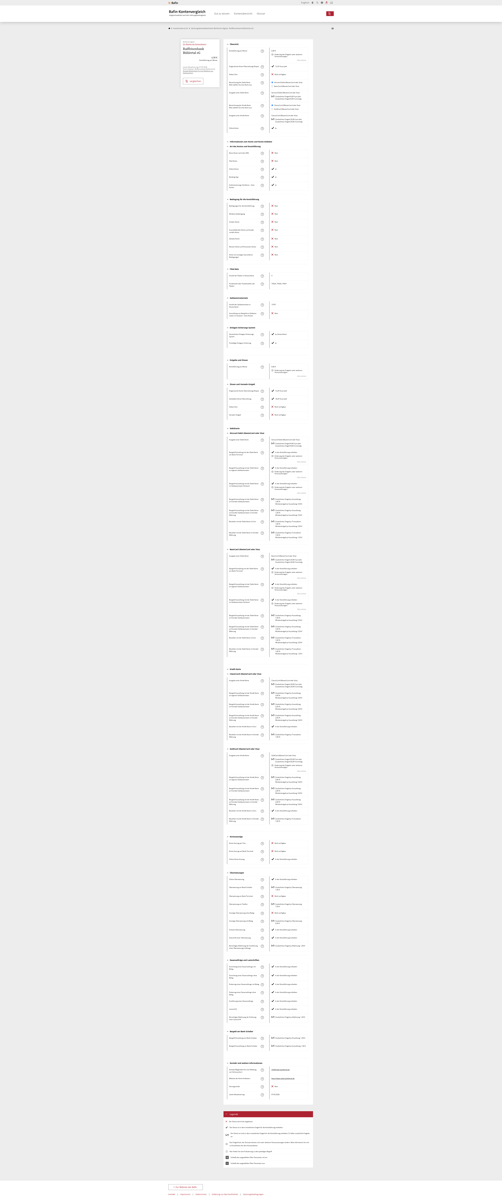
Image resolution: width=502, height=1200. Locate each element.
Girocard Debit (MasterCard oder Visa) (288, 82)
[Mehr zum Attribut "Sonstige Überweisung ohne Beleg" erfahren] (262, 913)
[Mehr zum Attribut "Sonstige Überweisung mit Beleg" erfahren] (262, 921)
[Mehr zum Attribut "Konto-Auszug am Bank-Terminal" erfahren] (262, 851)
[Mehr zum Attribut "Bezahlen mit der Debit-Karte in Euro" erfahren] (262, 522)
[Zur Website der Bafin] (173, 3)
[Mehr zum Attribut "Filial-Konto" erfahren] (262, 161)
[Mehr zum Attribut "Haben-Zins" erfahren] (262, 74)
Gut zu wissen (222, 13)
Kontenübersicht (243, 13)
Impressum (185, 1194)
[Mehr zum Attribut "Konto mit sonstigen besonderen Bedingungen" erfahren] (262, 255)
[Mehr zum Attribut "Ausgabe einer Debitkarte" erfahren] (262, 93)
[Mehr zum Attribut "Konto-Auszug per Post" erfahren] (262, 843)
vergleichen (195, 81)
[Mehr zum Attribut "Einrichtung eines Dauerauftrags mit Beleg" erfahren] (262, 967)
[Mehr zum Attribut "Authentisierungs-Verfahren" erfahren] (262, 185)
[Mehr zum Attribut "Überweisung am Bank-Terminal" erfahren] (262, 896)
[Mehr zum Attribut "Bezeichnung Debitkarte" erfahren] (262, 82)
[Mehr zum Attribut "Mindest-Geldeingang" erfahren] (262, 214)
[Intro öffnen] (331, 3)
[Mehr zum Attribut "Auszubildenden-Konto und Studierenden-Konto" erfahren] (262, 230)
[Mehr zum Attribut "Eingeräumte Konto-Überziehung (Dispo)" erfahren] (262, 66)
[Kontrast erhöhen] (313, 3)
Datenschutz (201, 1194)
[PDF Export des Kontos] (332, 28)
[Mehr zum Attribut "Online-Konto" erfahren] (262, 128)
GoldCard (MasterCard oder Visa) (286, 109)
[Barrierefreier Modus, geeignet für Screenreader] (322, 2)
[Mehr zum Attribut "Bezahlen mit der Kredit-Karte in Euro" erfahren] (262, 727)
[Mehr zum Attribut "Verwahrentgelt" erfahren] (262, 415)
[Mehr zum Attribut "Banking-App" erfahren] (262, 177)
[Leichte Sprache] (326, 2)
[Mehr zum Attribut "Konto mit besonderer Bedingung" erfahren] (262, 206)
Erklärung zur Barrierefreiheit (225, 1194)
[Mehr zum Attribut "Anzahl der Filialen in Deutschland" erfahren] (262, 276)
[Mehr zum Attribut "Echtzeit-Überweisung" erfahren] (262, 930)
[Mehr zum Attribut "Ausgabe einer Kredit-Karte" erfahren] (262, 116)
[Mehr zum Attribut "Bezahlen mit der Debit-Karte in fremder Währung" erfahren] (262, 533)
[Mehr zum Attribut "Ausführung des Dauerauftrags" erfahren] (262, 1001)
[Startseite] (169, 28)
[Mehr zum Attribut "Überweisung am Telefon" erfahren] (262, 904)
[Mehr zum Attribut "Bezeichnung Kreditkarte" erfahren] (262, 105)
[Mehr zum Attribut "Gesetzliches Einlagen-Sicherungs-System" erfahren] (262, 334)
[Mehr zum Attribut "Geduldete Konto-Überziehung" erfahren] (262, 399)
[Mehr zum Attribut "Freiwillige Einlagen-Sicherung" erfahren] (262, 343)
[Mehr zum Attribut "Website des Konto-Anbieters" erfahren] (262, 1078)
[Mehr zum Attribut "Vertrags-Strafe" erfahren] (262, 1086)
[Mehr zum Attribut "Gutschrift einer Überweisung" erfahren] (262, 938)
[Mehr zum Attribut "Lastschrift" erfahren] (262, 1009)
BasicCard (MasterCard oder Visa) (286, 86)
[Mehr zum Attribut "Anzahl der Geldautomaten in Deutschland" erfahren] (262, 305)
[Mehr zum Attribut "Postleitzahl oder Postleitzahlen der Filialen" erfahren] (262, 284)
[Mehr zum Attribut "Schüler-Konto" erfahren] (262, 222)
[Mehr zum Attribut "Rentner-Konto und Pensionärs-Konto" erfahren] (262, 247)
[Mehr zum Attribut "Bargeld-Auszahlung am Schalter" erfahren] (262, 1046)
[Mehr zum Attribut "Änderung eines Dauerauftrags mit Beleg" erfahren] (262, 984)
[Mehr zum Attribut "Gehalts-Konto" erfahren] (262, 239)
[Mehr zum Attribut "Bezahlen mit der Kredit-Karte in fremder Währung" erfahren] (262, 735)
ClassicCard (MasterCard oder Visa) (287, 105)
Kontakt (171, 1194)
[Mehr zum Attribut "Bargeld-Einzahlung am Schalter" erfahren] (262, 1038)
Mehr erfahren (301, 60)
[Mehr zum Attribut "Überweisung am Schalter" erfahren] (262, 887)
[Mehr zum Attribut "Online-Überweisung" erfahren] (262, 879)
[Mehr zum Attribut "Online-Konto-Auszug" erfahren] (262, 859)
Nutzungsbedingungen (253, 1194)
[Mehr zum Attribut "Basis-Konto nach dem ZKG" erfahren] (262, 153)
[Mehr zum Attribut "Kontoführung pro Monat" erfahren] (262, 51)
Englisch (305, 2)
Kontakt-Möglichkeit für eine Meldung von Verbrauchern (198, 72)
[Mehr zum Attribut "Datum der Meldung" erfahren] (262, 1094)
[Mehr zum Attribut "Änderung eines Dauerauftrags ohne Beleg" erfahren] (262, 992)
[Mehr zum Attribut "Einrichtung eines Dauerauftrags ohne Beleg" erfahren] (262, 975)
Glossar (261, 13)
